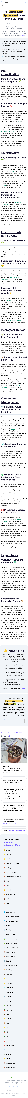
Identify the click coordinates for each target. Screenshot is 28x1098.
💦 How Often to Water (11, 916)
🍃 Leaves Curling (9, 934)
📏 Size (6, 1027)
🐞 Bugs (6, 881)
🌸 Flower (7, 903)
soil (19, 121)
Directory (14, 1095)
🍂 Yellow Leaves (9, 1063)
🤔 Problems (8, 979)
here (23, 35)
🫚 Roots (6, 1023)
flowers (13, 171)
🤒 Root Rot (7, 1014)
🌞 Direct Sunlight (9, 890)
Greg (10, 736)
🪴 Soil (6, 1032)
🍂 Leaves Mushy (9, 952)
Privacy (13, 1093)
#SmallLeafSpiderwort (12, 732)
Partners (8, 1093)
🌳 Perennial (8, 974)
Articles (3, 6)
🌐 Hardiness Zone (10, 912)
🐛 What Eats (8, 1054)
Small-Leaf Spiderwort (8, 131)
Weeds (8, 6)
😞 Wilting (7, 1058)
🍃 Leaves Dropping (10, 943)
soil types (9, 300)
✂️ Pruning (7, 996)
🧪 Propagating (9, 987)
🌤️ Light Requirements (11, 965)
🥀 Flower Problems (10, 908)
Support (2, 1093)
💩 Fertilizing (8, 899)
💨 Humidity (7, 925)
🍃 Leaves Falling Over (11, 947)
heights (3, 185)
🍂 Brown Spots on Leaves (12, 872)
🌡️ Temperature (9, 1041)
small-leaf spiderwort (14, 320)
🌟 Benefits (7, 854)
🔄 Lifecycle (7, 961)
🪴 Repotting (8, 1005)
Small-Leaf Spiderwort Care (12, 843)
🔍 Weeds (7, 1050)
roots (13, 429)
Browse (14, 831)
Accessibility (23, 1093)
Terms (17, 1093)
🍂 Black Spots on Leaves (12, 863)
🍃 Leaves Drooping (10, 939)
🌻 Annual (7, 850)
